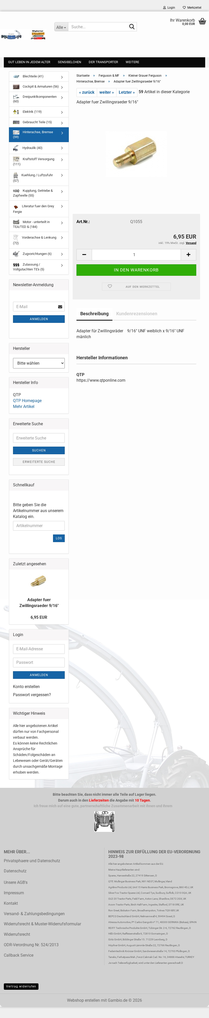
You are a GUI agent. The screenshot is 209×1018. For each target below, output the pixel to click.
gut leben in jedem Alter (29, 62)
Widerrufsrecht (17, 934)
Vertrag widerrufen (21, 986)
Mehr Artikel (23, 406)
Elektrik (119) (32, 112)
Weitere (132, 62)
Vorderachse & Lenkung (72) (34, 240)
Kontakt (11, 903)
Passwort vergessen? (32, 694)
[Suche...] (132, 27)
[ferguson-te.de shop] (23, 34)
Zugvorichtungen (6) (37, 254)
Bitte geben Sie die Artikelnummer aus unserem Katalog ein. (38, 510)
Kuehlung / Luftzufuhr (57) (33, 178)
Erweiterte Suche (39, 462)
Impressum (14, 892)
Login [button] (170, 7)
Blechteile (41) (33, 76)
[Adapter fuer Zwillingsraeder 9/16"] (136, 147)
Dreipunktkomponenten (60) (35, 99)
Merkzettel (193, 7)
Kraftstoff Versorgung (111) (33, 161)
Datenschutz (15, 871)
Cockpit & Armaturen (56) (40, 86)
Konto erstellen (26, 686)
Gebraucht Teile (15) (37, 122)
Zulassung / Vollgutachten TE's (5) (28, 267)
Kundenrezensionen (136, 313)
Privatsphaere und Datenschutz (32, 860)
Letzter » (127, 92)
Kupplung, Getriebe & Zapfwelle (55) (33, 193)
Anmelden (39, 319)
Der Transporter (103, 62)
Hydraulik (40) (32, 148)
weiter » (106, 92)
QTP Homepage (27, 400)
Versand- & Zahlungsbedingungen (34, 913)
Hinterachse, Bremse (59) (33, 134)
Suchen (39, 450)
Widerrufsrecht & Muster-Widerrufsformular (42, 923)
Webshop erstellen (83, 1000)
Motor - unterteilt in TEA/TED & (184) (31, 224)
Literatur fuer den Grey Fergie (33, 209)
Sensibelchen (69, 62)
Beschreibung (94, 313)
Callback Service (18, 955)
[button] (84, 254)
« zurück (87, 92)
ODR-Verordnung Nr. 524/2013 (31, 944)
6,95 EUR (39, 617)
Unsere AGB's (16, 882)
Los (59, 538)
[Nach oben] (14, 1010)
